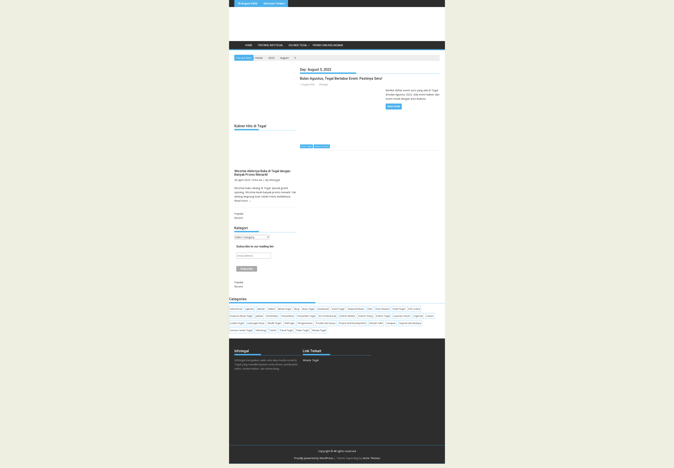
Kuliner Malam (347, 315)
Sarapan (391, 323)
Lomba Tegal (237, 323)
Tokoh (272, 330)
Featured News (322, 146)
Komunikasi (288, 315)
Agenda (249, 308)
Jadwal (259, 315)
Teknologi (261, 330)
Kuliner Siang (365, 315)
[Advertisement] (376, 28)
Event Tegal (306, 146)
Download (323, 308)
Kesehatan (272, 315)
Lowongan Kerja (255, 323)
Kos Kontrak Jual (327, 315)
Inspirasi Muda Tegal (241, 315)
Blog (296, 308)
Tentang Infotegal (270, 45)
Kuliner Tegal (298, 45)
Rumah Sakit (376, 323)
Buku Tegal (308, 308)
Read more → (242, 200)
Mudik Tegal (274, 323)
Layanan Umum (401, 315)
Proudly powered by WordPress (313, 458)
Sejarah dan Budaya (410, 323)
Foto (370, 308)
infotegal (323, 84)
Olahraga (289, 323)
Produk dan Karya (325, 323)
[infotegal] (237, 46)
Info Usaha (414, 308)
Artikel (271, 308)
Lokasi (429, 315)
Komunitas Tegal (306, 315)
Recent (238, 218)
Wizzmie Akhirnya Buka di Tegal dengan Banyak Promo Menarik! (262, 172)
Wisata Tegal (319, 330)
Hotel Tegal (399, 308)
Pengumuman (305, 323)
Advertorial (236, 308)
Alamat (261, 308)
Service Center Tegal (241, 330)
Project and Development (352, 323)
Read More (393, 106)
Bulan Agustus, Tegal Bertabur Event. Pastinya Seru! (341, 78)
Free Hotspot (382, 308)
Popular (239, 213)
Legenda (418, 315)
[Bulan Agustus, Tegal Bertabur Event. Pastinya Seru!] (342, 90)
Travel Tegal (286, 330)
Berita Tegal (284, 308)
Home (248, 45)
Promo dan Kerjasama (328, 45)
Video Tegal (302, 330)
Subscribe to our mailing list (254, 246)
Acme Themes (371, 458)
